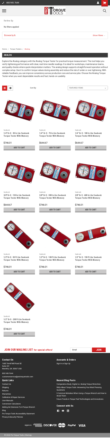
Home (4, 49)
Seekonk (7, 130)
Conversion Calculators (11, 404)
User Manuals (7, 401)
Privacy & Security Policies (12, 417)
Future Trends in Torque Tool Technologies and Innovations (80, 399)
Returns (5, 391)
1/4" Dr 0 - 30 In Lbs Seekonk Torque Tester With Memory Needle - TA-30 (16, 136)
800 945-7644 (12, 3)
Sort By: (33, 88)
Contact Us (6, 384)
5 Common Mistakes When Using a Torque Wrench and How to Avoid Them (81, 394)
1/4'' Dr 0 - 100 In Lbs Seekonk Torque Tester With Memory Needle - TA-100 (88, 136)
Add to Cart (19, 147)
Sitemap (28, 435)
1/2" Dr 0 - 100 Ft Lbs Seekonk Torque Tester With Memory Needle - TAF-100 (52, 260)
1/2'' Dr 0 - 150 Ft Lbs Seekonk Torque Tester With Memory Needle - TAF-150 (88, 260)
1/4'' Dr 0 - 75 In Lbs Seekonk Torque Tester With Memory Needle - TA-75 (52, 136)
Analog (27, 49)
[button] (55, 35)
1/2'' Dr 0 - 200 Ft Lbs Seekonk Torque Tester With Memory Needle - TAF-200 (17, 322)
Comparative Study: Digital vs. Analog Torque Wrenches (79, 384)
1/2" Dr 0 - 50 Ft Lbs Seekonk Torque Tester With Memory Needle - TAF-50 (16, 260)
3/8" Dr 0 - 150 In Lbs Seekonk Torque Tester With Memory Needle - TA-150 (17, 198)
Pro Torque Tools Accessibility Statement (18, 414)
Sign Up (67, 364)
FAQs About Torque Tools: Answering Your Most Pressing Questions (79, 388)
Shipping (5, 387)
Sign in (59, 364)
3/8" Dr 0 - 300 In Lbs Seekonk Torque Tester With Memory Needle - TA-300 (52, 198)
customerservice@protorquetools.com (17, 377)
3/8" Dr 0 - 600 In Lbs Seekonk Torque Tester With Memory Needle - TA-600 (88, 198)
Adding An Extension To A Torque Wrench (18, 407)
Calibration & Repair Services (13, 397)
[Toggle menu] (4, 11)
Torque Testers (15, 49)
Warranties (6, 394)
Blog (4, 410)
